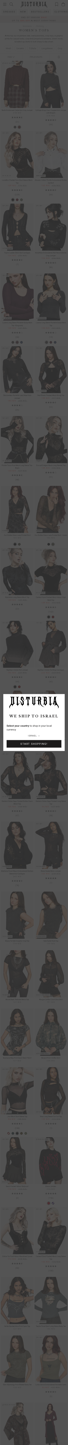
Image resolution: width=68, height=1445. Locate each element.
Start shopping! (34, 743)
